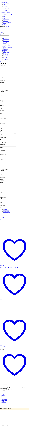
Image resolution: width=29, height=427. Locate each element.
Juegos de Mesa (3, 395)
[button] (2, 265)
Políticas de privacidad (4, 400)
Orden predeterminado (5, 209)
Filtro (0, 138)
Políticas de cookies (4, 402)
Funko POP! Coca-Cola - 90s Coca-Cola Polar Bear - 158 (9, 267)
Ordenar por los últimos (6, 211)
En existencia (4, 142)
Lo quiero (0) (1, 32)
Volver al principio (2, 426)
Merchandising (3, 396)
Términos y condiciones (4, 399)
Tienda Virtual (7, 26)
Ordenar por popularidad (6, 210)
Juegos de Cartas (4, 394)
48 (3, 217)
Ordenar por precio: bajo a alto (6, 212)
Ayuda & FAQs (3, 401)
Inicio (0, 65)
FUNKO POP (4, 346)
